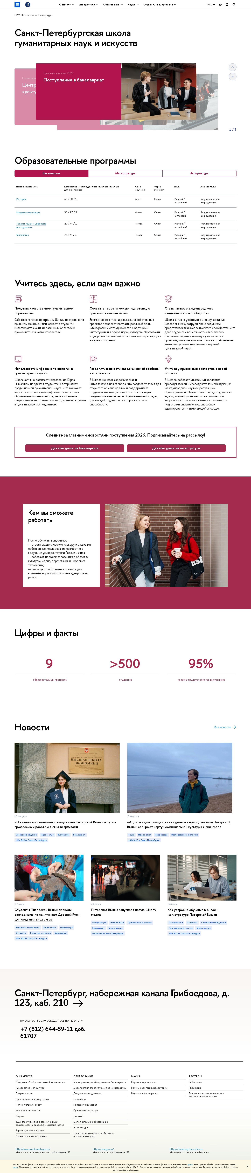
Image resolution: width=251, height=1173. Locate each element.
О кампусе (24, 1076)
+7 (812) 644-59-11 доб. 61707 (53, 1032)
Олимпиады (79, 1099)
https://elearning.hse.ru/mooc (186, 1149)
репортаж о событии (40, 933)
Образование (83, 1076)
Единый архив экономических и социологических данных (206, 1095)
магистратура (115, 928)
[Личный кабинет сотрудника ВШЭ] (227, 5)
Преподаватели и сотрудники (32, 1099)
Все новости (222, 727)
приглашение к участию (140, 922)
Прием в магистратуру (86, 1110)
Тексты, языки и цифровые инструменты (31, 225)
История (21, 199)
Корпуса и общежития (28, 1110)
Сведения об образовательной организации (40, 1082)
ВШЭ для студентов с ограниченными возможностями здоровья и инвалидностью (40, 1123)
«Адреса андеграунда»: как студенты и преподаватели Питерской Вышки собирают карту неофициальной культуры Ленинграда (178, 824)
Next (232, 76)
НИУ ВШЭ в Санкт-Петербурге (34, 15)
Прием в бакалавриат (85, 1104)
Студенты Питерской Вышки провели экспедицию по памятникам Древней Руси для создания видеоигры (47, 914)
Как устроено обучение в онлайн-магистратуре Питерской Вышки (193, 912)
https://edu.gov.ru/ (103, 1149)
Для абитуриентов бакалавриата (74, 448)
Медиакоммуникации (28, 212)
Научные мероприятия (144, 1082)
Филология (22, 235)
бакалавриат (79, 834)
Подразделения (24, 1093)
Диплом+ (78, 1116)
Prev (232, 67)
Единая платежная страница (31, 1136)
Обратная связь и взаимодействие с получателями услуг (93, 1134)
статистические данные (213, 922)
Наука (131, 834)
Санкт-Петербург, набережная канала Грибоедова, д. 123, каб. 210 (122, 997)
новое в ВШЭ (117, 922)
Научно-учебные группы (144, 1093)
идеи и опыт (47, 834)
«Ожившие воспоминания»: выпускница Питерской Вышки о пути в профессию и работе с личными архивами (65, 824)
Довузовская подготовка (87, 1093)
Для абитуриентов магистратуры (176, 448)
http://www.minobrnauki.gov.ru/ (33, 1149)
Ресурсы (195, 1076)
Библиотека (195, 1082)
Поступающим (99, 922)
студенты (21, 933)
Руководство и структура (30, 1087)
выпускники (63, 834)
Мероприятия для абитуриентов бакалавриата (99, 1082)
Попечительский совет (29, 1104)
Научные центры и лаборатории (149, 1087)
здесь (190, 1164)
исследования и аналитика (184, 834)
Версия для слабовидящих (30, 1130)
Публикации (195, 1087)
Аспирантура (80, 1127)
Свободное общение (26, 834)
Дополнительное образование (90, 1121)
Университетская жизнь (27, 927)
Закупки (20, 1116)
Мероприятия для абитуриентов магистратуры (99, 1087)
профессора (161, 834)
